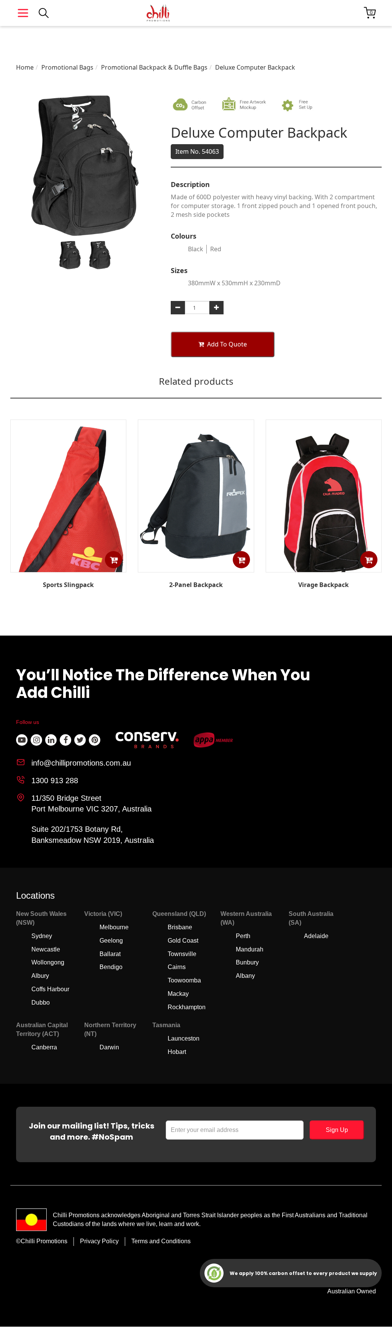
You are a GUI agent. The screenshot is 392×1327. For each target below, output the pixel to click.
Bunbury (247, 962)
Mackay (178, 993)
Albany (245, 975)
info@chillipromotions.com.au (81, 763)
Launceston (183, 1038)
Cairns (177, 967)
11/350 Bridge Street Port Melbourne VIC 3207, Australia (91, 803)
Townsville (182, 954)
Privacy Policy (99, 1241)
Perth (243, 936)
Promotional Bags (67, 67)
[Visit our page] (22, 740)
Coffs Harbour (50, 989)
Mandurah (249, 949)
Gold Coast (183, 940)
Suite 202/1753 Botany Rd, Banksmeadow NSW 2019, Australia (92, 834)
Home (25, 67)
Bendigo (111, 967)
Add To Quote (227, 344)
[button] (113, 559)
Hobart (177, 1052)
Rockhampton (187, 1007)
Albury (40, 975)
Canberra (44, 1047)
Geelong (111, 940)
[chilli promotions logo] (158, 13)
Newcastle (45, 949)
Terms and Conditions (161, 1241)
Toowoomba (184, 980)
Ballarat (110, 954)
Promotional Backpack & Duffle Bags (154, 67)
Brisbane (180, 927)
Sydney (41, 936)
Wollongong (47, 962)
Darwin (109, 1047)
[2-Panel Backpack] (196, 567)
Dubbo (40, 1002)
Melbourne (114, 927)
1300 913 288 (54, 780)
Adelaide (316, 936)
